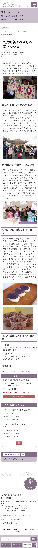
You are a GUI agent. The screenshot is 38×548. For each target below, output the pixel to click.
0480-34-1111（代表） (15, 506)
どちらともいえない (13, 416)
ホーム (3, 31)
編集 (23, 454)
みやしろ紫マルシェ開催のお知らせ (18, 371)
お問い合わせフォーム (19, 396)
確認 (19, 443)
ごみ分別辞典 (17, 16)
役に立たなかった (12, 419)
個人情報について (10, 515)
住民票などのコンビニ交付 (12, 19)
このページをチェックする (11, 454)
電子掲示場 (6, 16)
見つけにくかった (12, 436)
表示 (35, 544)
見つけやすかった (12, 431)
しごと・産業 (14, 31)
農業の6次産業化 (7, 35)
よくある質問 (6, 544)
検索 (33, 539)
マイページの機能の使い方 (14, 519)
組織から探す (17, 544)
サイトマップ (26, 515)
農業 (24, 31)
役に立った (10, 414)
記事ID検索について (11, 523)
